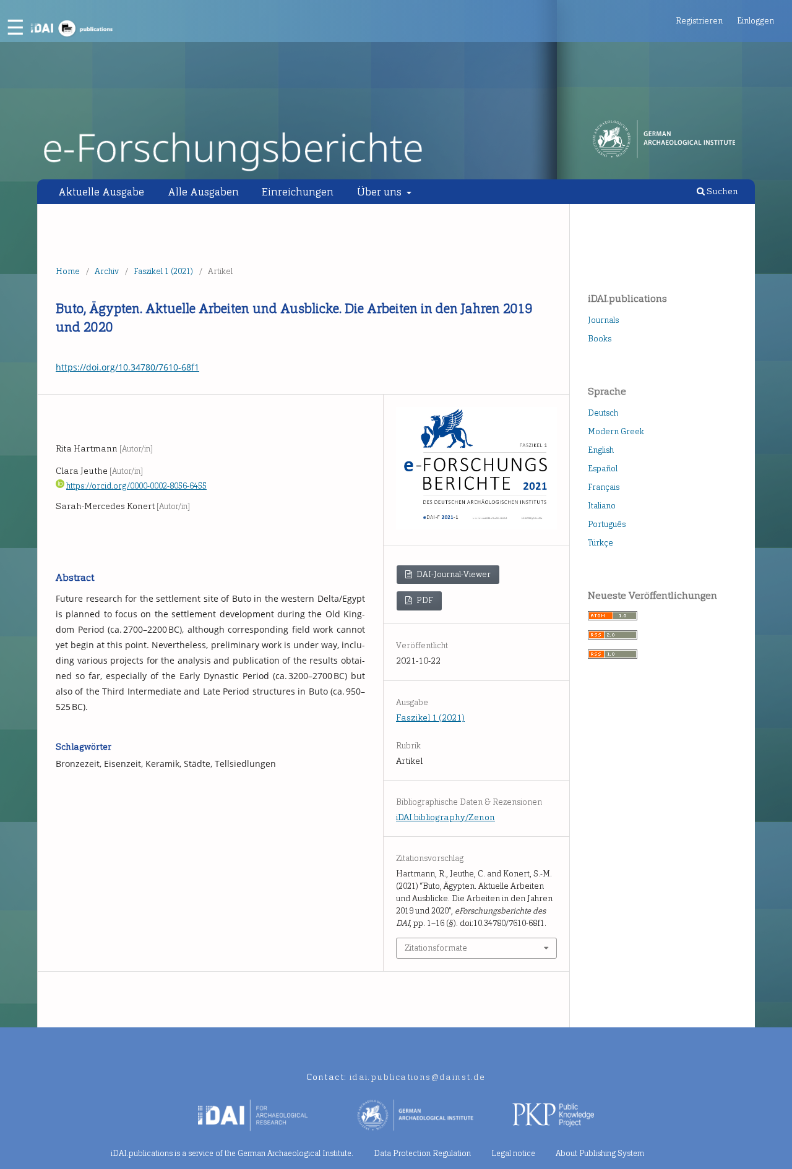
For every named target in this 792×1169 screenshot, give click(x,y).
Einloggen (755, 20)
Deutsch (603, 413)
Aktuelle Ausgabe (101, 192)
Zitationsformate (436, 948)
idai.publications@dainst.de (418, 1077)
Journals (603, 320)
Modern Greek (616, 431)
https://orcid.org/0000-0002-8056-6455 (136, 486)
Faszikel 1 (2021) (163, 271)
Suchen (721, 191)
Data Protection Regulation (422, 1153)
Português (607, 524)
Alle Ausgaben (203, 192)
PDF (424, 600)
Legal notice (513, 1153)
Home (68, 271)
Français (603, 487)
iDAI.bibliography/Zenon (445, 817)
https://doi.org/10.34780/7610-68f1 (127, 367)
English (601, 450)
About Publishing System (600, 1153)
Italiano (602, 505)
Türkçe (600, 542)
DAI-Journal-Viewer (453, 574)
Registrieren (699, 20)
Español (603, 468)
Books (599, 338)
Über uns (380, 192)
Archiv (107, 271)
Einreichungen (298, 192)
